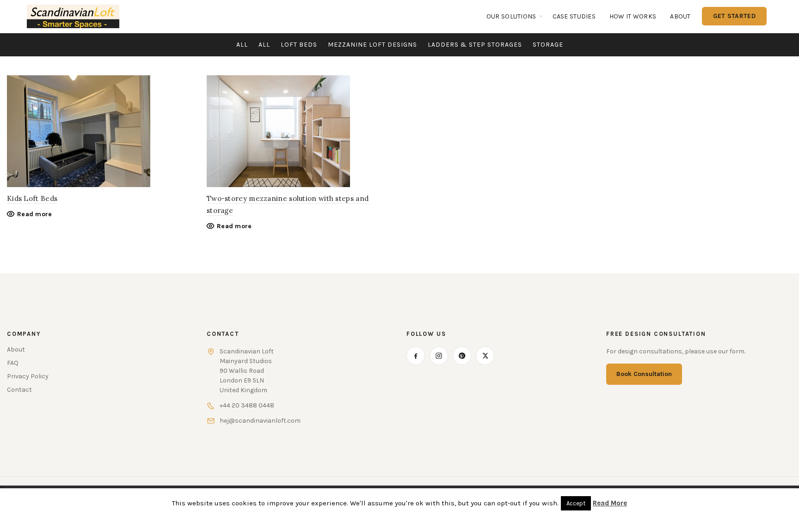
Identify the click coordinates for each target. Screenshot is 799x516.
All (242, 45)
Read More (610, 503)
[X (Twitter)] (485, 355)
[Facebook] (415, 355)
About (680, 16)
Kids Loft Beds (32, 198)
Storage (548, 45)
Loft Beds (299, 45)
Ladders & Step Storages (475, 45)
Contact (19, 390)
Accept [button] (575, 503)
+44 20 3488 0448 (247, 405)
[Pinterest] (462, 355)
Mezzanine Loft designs (372, 45)
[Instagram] (439, 355)
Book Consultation (644, 374)
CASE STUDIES (574, 16)
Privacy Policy (28, 376)
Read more (34, 214)
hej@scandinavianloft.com (260, 421)
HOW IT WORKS (632, 16)
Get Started (734, 16)
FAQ (12, 363)
